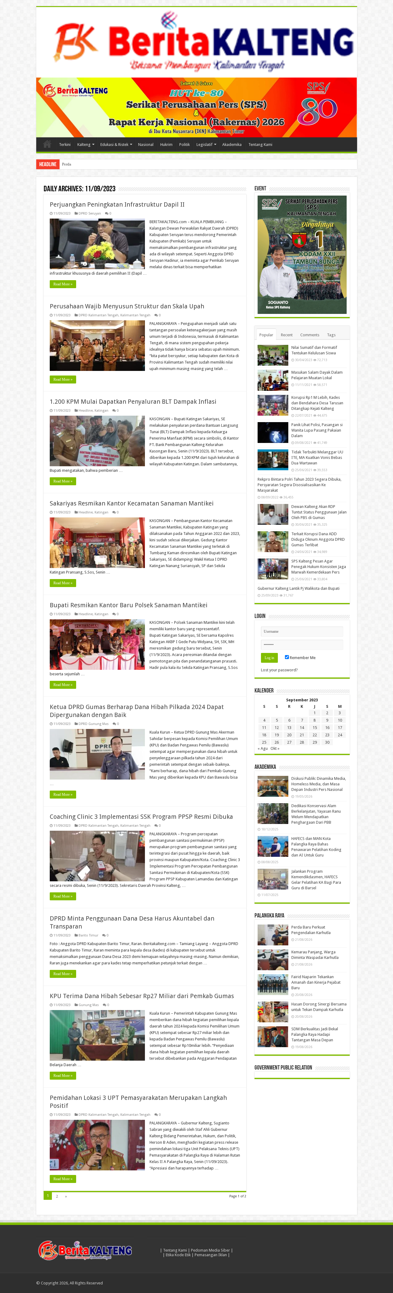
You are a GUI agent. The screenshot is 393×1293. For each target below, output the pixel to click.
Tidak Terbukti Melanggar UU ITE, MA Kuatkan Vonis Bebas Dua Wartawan (317, 457)
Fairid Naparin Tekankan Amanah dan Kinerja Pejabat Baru (315, 982)
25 (264, 742)
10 (340, 720)
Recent (287, 335)
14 (302, 727)
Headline (86, 411)
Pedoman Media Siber (210, 1250)
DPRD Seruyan (90, 214)
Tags (331, 335)
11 (264, 727)
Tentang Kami (260, 144)
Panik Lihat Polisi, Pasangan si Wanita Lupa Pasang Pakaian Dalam (317, 430)
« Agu (263, 748)
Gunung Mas (89, 1005)
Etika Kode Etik (178, 1255)
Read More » (62, 284)
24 (340, 735)
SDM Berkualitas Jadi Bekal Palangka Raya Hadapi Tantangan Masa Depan (314, 1034)
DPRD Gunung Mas (94, 724)
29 (315, 742)
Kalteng (84, 144)
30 (327, 742)
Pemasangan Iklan (211, 1255)
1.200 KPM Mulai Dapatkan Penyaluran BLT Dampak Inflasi (133, 401)
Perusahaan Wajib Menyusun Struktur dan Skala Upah (127, 306)
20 (289, 735)
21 (302, 735)
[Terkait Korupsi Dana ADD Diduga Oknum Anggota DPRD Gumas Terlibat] (273, 541)
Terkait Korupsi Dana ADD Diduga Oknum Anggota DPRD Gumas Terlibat (318, 539)
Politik (184, 144)
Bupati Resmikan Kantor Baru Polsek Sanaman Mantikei (129, 605)
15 (315, 727)
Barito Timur (88, 935)
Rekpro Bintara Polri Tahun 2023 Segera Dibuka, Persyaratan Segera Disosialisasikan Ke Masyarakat (299, 485)
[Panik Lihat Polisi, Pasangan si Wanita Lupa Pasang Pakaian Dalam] (273, 432)
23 (327, 735)
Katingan (101, 411)
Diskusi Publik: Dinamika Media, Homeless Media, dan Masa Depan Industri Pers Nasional (318, 784)
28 (302, 742)
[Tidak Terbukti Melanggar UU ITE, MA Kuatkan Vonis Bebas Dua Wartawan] (273, 459)
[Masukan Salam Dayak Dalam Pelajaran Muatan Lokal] (273, 380)
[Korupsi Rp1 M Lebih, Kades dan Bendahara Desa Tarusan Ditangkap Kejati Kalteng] (273, 405)
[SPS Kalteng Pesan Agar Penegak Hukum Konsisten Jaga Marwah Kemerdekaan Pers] (273, 569)
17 (340, 727)
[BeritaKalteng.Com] (196, 42)
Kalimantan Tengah (135, 315)
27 (289, 742)
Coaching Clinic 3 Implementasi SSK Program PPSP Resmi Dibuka (141, 816)
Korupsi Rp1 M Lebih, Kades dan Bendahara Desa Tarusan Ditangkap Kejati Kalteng (317, 403)
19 (276, 735)
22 (315, 735)
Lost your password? (279, 670)
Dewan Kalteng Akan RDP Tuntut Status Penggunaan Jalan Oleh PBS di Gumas (319, 512)
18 (264, 735)
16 (327, 727)
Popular (266, 335)
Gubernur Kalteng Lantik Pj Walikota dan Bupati (299, 588)
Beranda (47, 143)
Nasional (146, 144)
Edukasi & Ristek (114, 144)
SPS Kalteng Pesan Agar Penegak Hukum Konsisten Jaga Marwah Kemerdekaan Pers (318, 566)
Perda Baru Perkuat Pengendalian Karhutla (97, 164)
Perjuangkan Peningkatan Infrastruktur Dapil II (117, 204)
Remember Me (302, 657)
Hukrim (166, 144)
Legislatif (204, 144)
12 (276, 727)
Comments (309, 335)
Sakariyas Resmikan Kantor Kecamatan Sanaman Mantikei (132, 503)
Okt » (274, 748)
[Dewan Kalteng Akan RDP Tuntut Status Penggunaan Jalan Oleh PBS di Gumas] (273, 514)
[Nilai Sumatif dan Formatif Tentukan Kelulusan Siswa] (273, 355)
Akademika (232, 144)
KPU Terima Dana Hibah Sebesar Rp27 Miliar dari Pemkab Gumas (142, 996)
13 (289, 727)
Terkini (65, 144)
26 (276, 742)
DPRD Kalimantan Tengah (99, 315)
